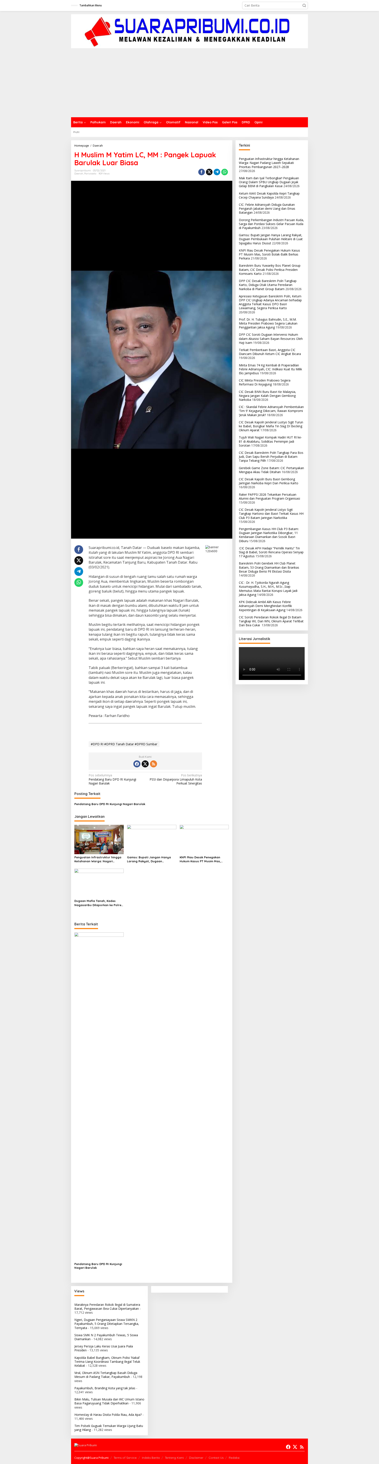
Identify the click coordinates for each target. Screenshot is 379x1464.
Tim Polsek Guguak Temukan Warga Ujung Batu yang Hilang (108, 1428)
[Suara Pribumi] (189, 31)
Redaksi (234, 1457)
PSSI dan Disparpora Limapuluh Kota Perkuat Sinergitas (176, 779)
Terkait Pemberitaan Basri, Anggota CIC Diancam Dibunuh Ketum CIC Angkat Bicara (270, 352)
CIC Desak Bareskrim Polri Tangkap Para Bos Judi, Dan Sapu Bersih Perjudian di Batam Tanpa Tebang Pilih (271, 457)
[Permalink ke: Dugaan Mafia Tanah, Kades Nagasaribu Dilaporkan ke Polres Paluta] (99, 883)
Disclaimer (196, 1457)
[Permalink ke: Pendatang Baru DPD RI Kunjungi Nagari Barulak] (99, 1096)
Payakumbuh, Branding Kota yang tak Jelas (104, 1388)
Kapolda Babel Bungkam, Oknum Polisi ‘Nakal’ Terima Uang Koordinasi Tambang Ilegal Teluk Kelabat (107, 1362)
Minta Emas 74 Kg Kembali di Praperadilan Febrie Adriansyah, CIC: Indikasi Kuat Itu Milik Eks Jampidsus (270, 369)
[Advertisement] (189, 84)
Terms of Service (125, 1457)
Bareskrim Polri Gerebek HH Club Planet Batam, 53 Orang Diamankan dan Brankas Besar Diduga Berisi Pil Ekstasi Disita (269, 567)
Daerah (78, 173)
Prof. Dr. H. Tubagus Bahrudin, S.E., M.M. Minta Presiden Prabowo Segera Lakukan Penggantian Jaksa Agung (268, 323)
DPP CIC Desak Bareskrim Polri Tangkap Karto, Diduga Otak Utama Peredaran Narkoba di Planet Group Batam (268, 285)
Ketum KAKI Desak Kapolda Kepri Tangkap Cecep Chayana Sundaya (269, 195)
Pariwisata (90, 173)
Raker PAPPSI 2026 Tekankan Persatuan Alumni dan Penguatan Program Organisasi (269, 496)
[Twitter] (145, 763)
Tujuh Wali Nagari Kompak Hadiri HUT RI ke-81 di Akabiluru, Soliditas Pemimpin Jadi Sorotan (270, 441)
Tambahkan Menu (90, 5)
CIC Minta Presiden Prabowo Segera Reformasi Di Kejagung (264, 382)
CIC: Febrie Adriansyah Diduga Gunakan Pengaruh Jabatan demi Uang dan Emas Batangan (267, 208)
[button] (304, 5)
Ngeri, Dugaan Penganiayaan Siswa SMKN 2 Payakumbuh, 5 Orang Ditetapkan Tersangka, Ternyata (106, 1324)
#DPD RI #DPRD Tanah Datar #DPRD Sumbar (124, 744)
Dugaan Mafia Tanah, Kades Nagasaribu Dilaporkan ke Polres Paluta (98, 903)
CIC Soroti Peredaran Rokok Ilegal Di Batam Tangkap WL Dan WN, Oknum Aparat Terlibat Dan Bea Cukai (271, 621)
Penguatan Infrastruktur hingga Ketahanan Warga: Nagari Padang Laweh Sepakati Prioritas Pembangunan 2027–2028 (98, 859)
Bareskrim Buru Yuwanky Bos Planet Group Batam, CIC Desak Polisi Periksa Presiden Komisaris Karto (269, 270)
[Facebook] (136, 763)
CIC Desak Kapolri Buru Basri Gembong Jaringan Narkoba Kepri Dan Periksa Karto (268, 481)
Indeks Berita (151, 1457)
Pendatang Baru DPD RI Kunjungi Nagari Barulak (112, 779)
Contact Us (216, 1457)
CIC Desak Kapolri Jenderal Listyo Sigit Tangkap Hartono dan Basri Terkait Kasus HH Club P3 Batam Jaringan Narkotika (271, 514)
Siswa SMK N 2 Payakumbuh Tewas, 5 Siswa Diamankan (106, 1337)
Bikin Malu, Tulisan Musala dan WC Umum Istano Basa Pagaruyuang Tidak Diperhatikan (109, 1401)
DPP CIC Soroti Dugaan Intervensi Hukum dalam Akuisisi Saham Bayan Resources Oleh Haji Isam (271, 338)
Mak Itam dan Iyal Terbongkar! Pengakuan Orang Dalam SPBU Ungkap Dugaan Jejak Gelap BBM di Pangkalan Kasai (269, 182)
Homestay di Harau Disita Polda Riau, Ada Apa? (108, 1415)
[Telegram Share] (217, 172)
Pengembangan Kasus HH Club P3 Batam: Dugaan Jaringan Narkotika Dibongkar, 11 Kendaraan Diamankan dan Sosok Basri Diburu (269, 535)
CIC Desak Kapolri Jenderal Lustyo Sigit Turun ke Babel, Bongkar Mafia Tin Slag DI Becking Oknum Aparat (271, 426)
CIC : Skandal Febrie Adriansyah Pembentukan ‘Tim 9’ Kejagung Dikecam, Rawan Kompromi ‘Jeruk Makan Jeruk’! (271, 411)
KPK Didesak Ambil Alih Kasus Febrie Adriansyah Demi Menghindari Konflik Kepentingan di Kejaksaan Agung (265, 606)
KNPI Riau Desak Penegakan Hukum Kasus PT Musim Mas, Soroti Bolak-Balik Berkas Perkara (200, 859)
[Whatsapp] (224, 172)
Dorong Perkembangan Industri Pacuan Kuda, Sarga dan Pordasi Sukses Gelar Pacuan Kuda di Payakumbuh (271, 224)
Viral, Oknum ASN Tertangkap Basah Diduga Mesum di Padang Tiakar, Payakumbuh (105, 1375)
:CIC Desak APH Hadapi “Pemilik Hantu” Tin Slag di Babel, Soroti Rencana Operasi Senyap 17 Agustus (271, 552)
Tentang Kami (174, 1457)
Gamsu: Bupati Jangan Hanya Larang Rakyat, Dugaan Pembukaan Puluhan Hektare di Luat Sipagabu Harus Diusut (150, 859)
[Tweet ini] (209, 172)
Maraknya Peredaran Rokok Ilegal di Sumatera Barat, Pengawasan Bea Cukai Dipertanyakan (107, 1307)
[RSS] (153, 763)
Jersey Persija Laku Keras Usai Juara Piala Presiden (103, 1348)
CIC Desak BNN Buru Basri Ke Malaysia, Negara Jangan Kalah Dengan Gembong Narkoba (267, 396)
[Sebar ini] (201, 172)
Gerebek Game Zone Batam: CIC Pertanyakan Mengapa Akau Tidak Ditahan (271, 470)
